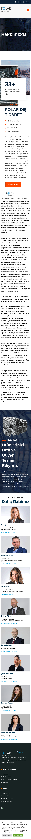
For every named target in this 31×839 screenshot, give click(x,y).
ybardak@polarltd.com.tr (9, 740)
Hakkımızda (6, 774)
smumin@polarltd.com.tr (9, 563)
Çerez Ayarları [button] (7, 835)
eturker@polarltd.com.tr (9, 624)
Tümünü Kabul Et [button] (18, 835)
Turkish (26, 2)
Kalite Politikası (7, 796)
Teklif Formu (7, 777)
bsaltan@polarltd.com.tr (9, 651)
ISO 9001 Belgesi (8, 799)
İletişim (5, 782)
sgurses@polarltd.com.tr (9, 681)
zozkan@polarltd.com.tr (9, 711)
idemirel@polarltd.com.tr (9, 594)
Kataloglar (6, 793)
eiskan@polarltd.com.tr (8, 532)
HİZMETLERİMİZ (13, 185)
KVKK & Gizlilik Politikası (10, 779)
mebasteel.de (7, 801)
